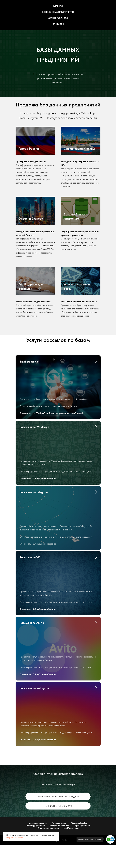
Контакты (58, 24)
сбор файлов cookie (14, 837)
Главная (58, 6)
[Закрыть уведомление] (57, 834)
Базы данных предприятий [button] (58, 12)
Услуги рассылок (58, 18)
